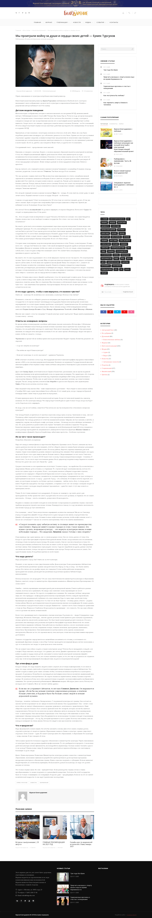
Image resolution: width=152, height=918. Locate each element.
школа (127, 269)
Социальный (107, 368)
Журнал (48, 22)
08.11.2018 (119, 134)
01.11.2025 (107, 67)
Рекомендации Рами (117, 247)
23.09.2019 (37, 91)
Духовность (105, 226)
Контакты (114, 22)
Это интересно (106, 255)
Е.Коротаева (116, 226)
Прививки (124, 244)
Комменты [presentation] (113, 124)
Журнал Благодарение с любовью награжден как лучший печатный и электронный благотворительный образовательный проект (124, 146)
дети (103, 262)
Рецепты (105, 365)
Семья (103, 251)
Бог (128, 219)
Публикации (62, 22)
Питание (115, 244)
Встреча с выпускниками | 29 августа (27, 843)
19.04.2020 (119, 166)
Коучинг (114, 233)
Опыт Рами (113, 240)
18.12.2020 (60, 847)
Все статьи (26, 30)
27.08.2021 (32, 847)
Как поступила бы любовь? (114, 95)
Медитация (105, 237)
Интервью (121, 229)
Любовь (122, 233)
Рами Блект (105, 247)
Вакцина (104, 222)
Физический (106, 371)
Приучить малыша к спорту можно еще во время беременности (119, 78)
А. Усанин (104, 219)
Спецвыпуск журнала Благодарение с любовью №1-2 (123, 185)
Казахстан (33, 782)
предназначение (107, 269)
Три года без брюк (111, 70)
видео (116, 258)
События (100, 22)
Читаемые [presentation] (104, 124)
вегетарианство (107, 258)
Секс (128, 247)
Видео (105, 355)
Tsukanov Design (131, 915)
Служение (111, 251)
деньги (129, 258)
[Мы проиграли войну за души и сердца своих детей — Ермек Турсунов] (55, 66)
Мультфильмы (116, 237)
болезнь (116, 255)
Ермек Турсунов (22, 782)
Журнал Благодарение (24, 91)
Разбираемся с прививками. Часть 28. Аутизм (122, 161)
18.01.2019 (119, 154)
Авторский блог (108, 330)
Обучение (126, 237)
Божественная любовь (111, 340)
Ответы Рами (106, 244)
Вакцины (112, 222)
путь (116, 269)
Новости (77, 22)
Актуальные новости (111, 362)
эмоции (104, 273)
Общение (104, 240)
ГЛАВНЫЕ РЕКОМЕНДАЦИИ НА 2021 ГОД (54, 843)
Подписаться (128, 292)
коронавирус (106, 265)
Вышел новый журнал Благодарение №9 (122, 172)
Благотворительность (117, 219)
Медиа (88, 22)
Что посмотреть (122, 251)
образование (44, 782)
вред (122, 258)
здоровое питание (113, 262)
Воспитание (122, 222)
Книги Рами (105, 233)
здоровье (125, 262)
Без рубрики (106, 333)
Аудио (105, 352)
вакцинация (125, 255)
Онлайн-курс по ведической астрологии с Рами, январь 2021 (81, 844)
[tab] (104, 124)
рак (121, 269)
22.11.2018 (119, 190)
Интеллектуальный (39, 30)
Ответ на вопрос (125, 240)
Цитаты (105, 374)
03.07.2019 (119, 176)
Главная (37, 22)
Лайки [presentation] (121, 124)
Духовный (105, 336)
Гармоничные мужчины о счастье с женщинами (80, 898)
